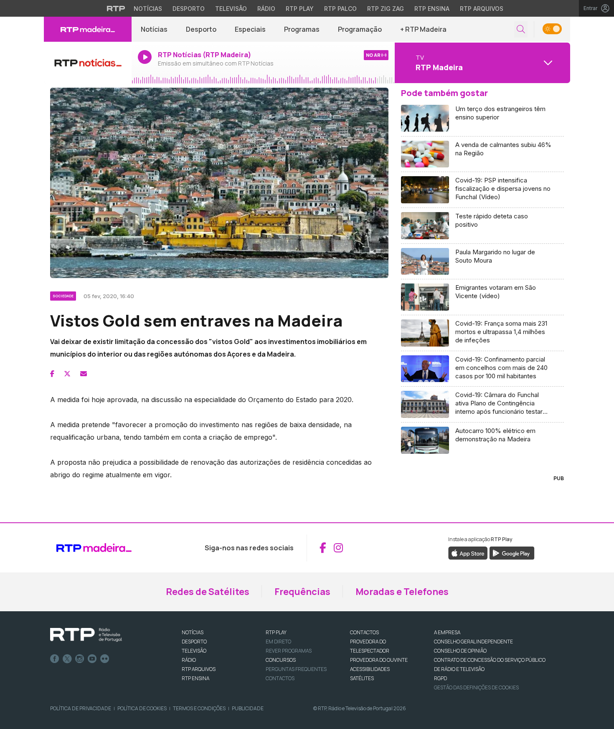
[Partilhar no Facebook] (52, 373)
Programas (302, 29)
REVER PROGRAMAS (289, 650)
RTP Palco (340, 8)
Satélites (362, 678)
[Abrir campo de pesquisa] (521, 29)
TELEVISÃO (194, 650)
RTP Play (300, 8)
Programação (360, 29)
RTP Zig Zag (385, 8)
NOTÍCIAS (192, 632)
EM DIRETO (278, 641)
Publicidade (248, 708)
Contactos (280, 678)
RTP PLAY (276, 632)
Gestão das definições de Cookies (476, 687)
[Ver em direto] (88, 63)
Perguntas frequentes (296, 669)
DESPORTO (194, 641)
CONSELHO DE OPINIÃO (460, 650)
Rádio (266, 8)
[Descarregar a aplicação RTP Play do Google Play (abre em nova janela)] (512, 552)
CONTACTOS (364, 632)
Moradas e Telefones (402, 591)
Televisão (231, 8)
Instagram (79, 658)
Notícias (148, 8)
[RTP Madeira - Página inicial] (88, 29)
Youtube (92, 658)
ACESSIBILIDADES (370, 669)
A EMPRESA (447, 632)
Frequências (302, 591)
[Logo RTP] (86, 635)
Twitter (67, 658)
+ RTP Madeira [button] (423, 29)
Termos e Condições (199, 708)
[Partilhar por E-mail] (83, 373)
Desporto (189, 8)
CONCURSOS (281, 659)
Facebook (54, 658)
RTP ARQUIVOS (199, 669)
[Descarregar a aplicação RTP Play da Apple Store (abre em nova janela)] (468, 552)
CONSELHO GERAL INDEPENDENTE (473, 641)
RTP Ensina (431, 8)
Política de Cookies (142, 708)
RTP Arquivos (481, 8)
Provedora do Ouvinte (379, 659)
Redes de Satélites (207, 591)
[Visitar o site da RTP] (116, 8)
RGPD (440, 678)
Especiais (250, 29)
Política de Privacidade (80, 708)
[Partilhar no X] (67, 373)
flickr (104, 658)
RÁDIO (189, 659)
